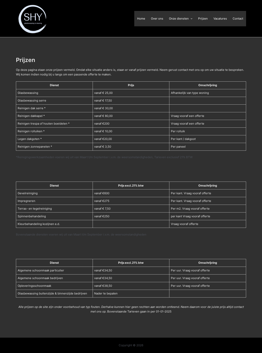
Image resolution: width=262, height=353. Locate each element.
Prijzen (203, 18)
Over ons (157, 18)
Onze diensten (179, 18)
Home (141, 18)
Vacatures (220, 18)
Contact (238, 18)
